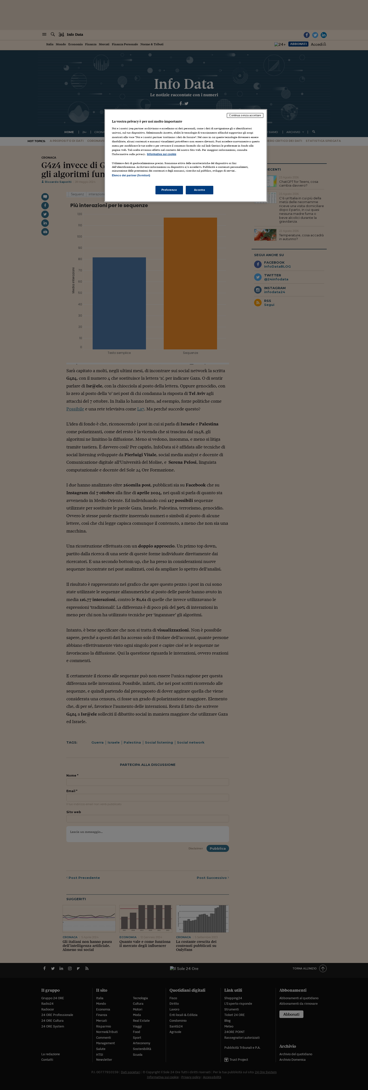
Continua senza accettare (245, 115)
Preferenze (169, 189)
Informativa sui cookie (161, 154)
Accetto (199, 189)
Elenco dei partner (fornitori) (131, 175)
